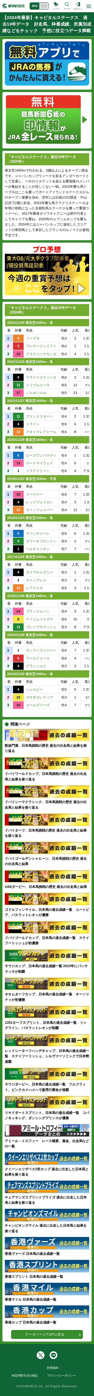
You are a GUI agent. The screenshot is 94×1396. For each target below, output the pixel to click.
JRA (35, 6)
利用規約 (53, 1367)
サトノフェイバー (39, 510)
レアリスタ (34, 588)
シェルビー (34, 689)
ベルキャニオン (38, 549)
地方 (44, 6)
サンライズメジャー (41, 650)
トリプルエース (38, 385)
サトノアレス (36, 580)
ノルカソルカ (36, 393)
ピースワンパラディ (41, 455)
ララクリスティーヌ (41, 377)
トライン (33, 424)
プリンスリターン (39, 416)
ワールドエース (38, 658)
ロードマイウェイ (39, 463)
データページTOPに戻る (44, 1334)
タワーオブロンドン (41, 541)
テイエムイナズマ (39, 619)
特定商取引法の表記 (25, 1375)
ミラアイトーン (38, 471)
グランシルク (36, 666)
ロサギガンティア (39, 697)
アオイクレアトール (41, 432)
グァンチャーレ (38, 533)
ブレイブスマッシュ (41, 627)
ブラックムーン (38, 611)
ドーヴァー (34, 494)
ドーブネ (33, 338)
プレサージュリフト (41, 346)
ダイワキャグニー (39, 572)
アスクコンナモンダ (41, 354)
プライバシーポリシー (61, 1375)
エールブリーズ (38, 705)
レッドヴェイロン (39, 502)
